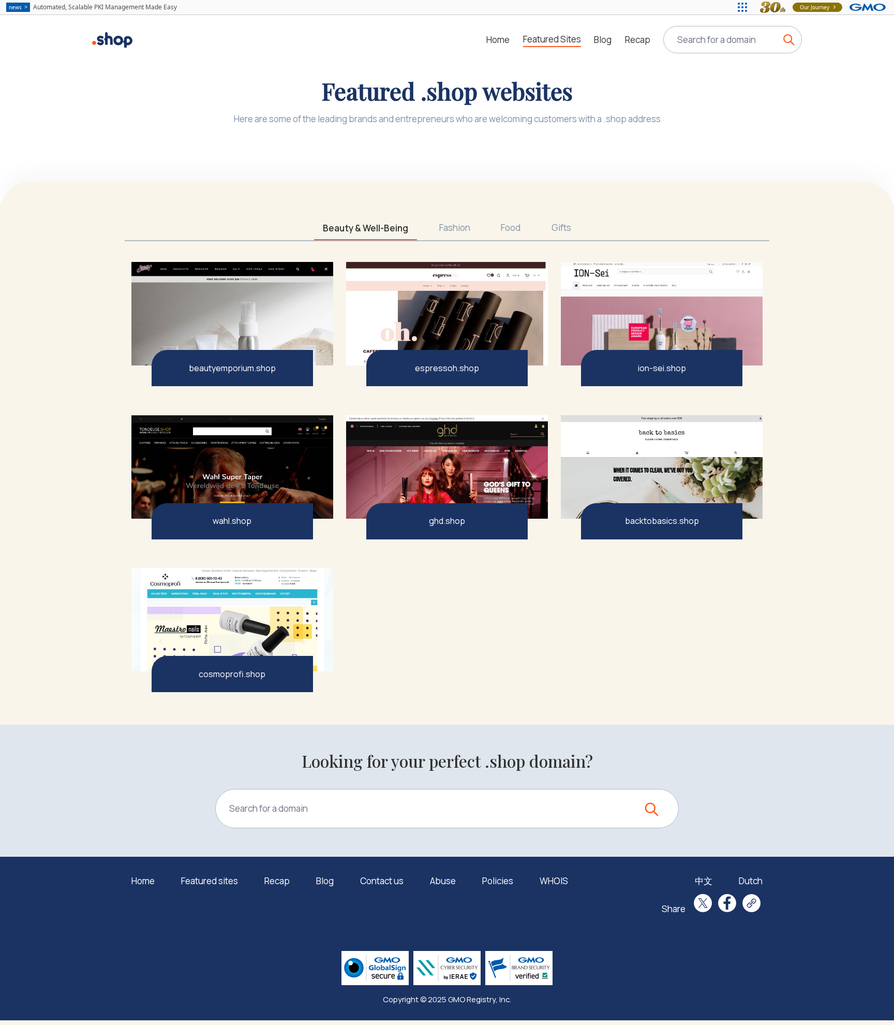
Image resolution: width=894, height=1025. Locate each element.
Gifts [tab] (561, 227)
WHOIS (554, 881)
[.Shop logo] (112, 40)
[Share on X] (703, 903)
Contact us (382, 881)
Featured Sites (552, 39)
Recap (637, 40)
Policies (497, 881)
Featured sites (209, 881)
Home (498, 40)
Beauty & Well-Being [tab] (365, 228)
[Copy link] (751, 903)
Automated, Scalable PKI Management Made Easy (93, 7)
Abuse (443, 881)
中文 (703, 881)
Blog (603, 40)
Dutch (751, 881)
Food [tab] (510, 227)
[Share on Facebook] (727, 903)
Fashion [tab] (454, 227)
